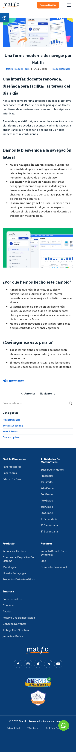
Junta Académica (13, 636)
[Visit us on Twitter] (38, 664)
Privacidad (13, 728)
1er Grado (46, 482)
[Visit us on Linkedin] (48, 664)
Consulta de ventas (14, 624)
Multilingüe (10, 567)
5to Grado (47, 507)
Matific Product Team (18, 69)
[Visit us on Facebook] (18, 664)
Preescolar (47, 476)
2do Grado (47, 488)
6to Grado (47, 513)
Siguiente (45, 393)
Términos (32, 728)
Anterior (29, 393)
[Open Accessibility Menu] (4, 17)
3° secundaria (49, 531)
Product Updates (61, 69)
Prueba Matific (48, 5)
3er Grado (47, 494)
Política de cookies (57, 728)
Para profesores (12, 467)
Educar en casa (12, 479)
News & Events (10, 432)
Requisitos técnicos (14, 551)
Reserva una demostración (19, 617)
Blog (43, 561)
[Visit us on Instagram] (28, 664)
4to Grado (47, 500)
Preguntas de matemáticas (19, 579)
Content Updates (12, 437)
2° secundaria (49, 525)
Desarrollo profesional (54, 567)
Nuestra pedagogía (14, 573)
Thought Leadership (13, 426)
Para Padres (10, 473)
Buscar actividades (52, 469)
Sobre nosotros (12, 599)
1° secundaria (49, 519)
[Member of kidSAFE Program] (38, 682)
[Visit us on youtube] (58, 664)
